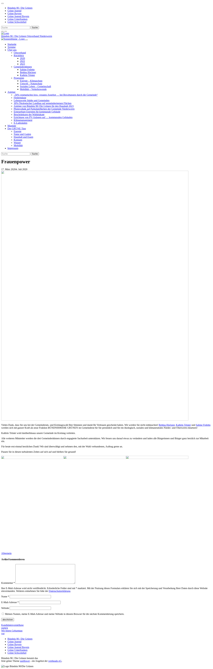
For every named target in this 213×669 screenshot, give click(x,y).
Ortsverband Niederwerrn (39, 36)
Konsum (18, 139)
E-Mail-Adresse (10, 602)
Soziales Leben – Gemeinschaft (35, 86)
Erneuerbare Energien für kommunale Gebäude (37, 111)
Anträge (11, 92)
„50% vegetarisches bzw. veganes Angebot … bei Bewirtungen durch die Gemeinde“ (56, 94)
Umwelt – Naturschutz (31, 83)
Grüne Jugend (14, 10)
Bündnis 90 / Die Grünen (19, 8)
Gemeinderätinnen (23, 66)
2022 (22, 61)
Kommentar (8, 583)
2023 (22, 64)
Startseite (11, 44)
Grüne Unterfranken (17, 19)
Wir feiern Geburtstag (11, 632)
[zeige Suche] (2, 31)
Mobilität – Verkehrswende (33, 89)
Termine (11, 47)
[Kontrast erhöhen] (5, 31)
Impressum (12, 148)
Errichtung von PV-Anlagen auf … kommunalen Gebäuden (43, 117)
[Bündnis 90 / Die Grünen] (5, 33)
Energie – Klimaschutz (31, 80)
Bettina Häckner (28, 72)
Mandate (11, 125)
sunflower (25, 661)
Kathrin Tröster (27, 75)
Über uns (12, 50)
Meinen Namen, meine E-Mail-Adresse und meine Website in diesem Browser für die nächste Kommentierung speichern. (64, 614)
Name (5, 596)
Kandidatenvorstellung (12, 626)
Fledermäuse (20, 97)
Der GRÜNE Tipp (16, 128)
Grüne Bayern (14, 13)
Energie (17, 131)
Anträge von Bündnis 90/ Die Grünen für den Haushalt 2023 (44, 106)
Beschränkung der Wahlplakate (29, 114)
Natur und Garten (22, 134)
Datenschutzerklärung (59, 591)
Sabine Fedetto (27, 69)
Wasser (17, 142)
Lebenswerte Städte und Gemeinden (31, 100)
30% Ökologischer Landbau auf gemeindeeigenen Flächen (42, 103)
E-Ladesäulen (20, 123)
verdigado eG (55, 661)
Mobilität (18, 145)
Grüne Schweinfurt (16, 22)
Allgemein (6, 553)
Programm (19, 78)
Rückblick (19, 55)
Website (5, 608)
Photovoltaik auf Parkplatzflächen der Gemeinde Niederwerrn (44, 109)
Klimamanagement (23, 120)
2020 (22, 58)
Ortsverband (20, 52)
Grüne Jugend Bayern (18, 16)
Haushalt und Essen (23, 137)
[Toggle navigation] (2, 3)
